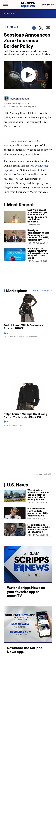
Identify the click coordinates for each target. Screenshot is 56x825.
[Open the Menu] (5, 5)
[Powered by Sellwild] (47, 474)
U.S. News (11, 27)
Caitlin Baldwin (22, 98)
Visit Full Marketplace (42, 291)
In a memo (10, 141)
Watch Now (47, 5)
